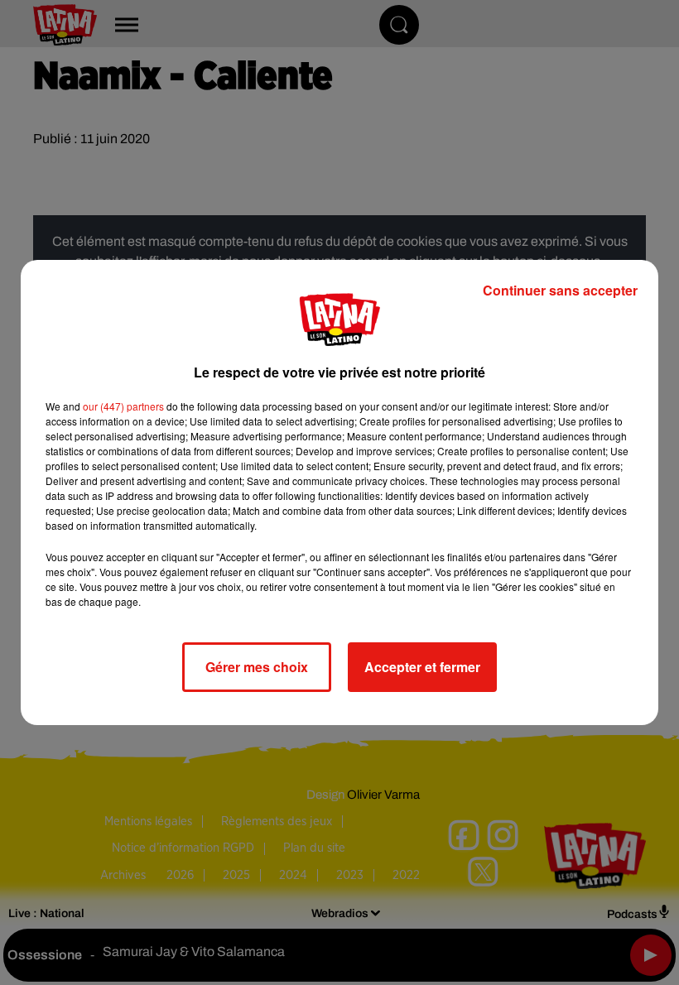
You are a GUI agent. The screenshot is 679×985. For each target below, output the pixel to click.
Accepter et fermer (422, 666)
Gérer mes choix (256, 666)
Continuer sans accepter (560, 290)
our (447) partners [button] (123, 406)
